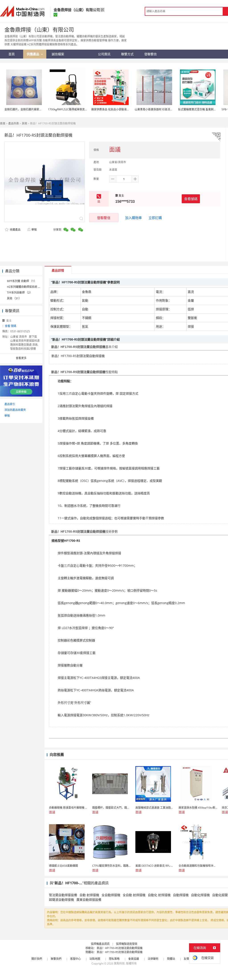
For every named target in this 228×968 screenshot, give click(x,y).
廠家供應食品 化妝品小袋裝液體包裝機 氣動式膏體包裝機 (125, 109)
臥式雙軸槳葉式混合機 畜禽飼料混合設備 (202, 109)
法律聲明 (153, 959)
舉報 (34, 229)
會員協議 (133, 959)
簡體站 (171, 959)
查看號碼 (190, 199)
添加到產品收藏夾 (15, 410)
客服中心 (75, 959)
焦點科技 (119, 963)
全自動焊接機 (111, 895)
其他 (24, 123)
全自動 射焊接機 (134, 895)
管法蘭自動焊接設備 (63, 895)
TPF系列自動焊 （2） (19, 292)
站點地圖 (95, 959)
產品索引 (9, 404)
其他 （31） (14, 298)
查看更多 (21, 358)
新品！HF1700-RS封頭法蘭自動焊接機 (119, 948)
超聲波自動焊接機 (61, 899)
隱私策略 (114, 959)
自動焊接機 (181, 895)
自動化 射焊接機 (159, 895)
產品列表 (13, 123)
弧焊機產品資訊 (100, 944)
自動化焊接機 (200, 895)
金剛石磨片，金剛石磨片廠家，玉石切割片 (29, 109)
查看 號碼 (10, 326)
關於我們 (36, 959)
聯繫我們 (56, 959)
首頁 (2, 123)
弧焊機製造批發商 (126, 944)
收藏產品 (14, 229)
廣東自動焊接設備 (88, 899)
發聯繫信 (103, 217)
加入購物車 (133, 217)
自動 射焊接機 (89, 895)
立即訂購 (155, 217)
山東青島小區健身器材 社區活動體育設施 (159, 109)
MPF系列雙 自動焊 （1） (22, 281)
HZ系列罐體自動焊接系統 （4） (26, 287)
